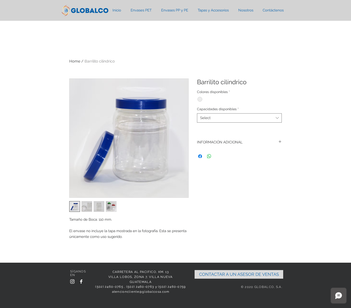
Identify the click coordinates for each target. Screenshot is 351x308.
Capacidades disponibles (218, 109)
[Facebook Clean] (81, 281)
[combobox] (239, 118)
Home (74, 61)
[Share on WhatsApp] (209, 156)
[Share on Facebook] (200, 156)
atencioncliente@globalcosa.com (141, 291)
